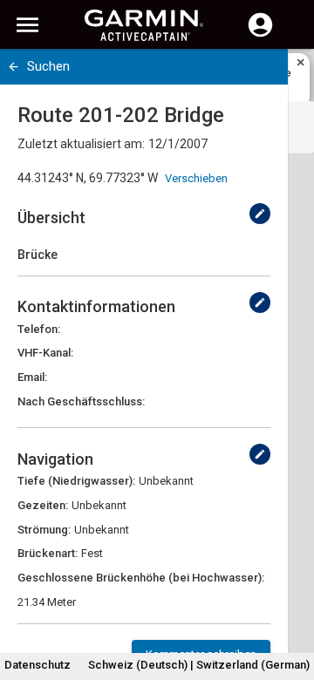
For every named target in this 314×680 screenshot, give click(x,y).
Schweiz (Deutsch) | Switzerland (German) (199, 664)
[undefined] (259, 213)
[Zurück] (13, 67)
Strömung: (44, 529)
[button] (292, 601)
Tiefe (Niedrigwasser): (76, 480)
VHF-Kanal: (45, 352)
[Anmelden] (260, 35)
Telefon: (38, 329)
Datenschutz (37, 664)
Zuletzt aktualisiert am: (81, 144)
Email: (32, 377)
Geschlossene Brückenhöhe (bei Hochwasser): (140, 577)
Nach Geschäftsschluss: (81, 401)
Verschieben (196, 178)
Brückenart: (47, 553)
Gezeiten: (42, 505)
